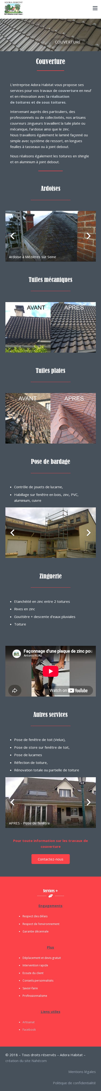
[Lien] (13, 8)
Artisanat (29, 1022)
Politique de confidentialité (74, 1082)
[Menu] (95, 8)
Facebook (29, 1030)
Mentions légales (82, 1071)
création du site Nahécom (26, 1060)
